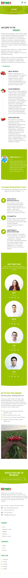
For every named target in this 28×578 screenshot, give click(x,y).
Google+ (5, 566)
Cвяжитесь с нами (6, 529)
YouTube (5, 564)
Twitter (5, 562)
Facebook (5, 559)
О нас (3, 527)
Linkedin (5, 568)
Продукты (4, 534)
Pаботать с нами (6, 536)
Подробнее (6, 66)
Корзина (21, 3)
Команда (4, 531)
